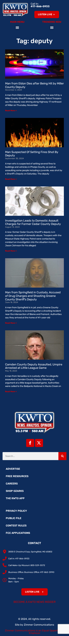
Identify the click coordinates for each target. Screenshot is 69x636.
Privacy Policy (16, 510)
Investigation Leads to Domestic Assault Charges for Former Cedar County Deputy (33, 222)
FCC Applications (18, 532)
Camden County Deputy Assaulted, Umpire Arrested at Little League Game (33, 366)
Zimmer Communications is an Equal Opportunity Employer (34, 632)
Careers (12, 483)
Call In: (40, 5)
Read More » (11, 110)
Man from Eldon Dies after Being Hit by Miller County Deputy (34, 85)
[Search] (62, 456)
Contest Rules (16, 525)
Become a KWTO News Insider (34, 601)
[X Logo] (39, 443)
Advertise (13, 468)
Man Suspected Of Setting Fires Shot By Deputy (31, 153)
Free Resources (17, 476)
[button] (17, 27)
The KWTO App (15, 498)
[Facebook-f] (30, 443)
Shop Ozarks (15, 490)
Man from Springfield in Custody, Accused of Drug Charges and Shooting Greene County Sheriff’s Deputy (33, 296)
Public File (13, 518)
